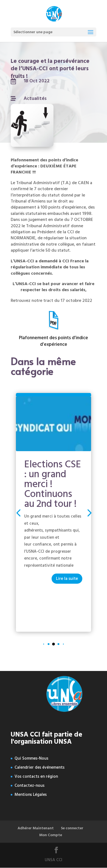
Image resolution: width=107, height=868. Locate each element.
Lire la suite (67, 578)
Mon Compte (50, 835)
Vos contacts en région (36, 776)
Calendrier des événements (39, 767)
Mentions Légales (31, 794)
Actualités (35, 98)
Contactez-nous (29, 785)
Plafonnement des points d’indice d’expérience (53, 341)
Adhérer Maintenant (36, 828)
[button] (88, 512)
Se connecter (72, 828)
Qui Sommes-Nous (31, 758)
